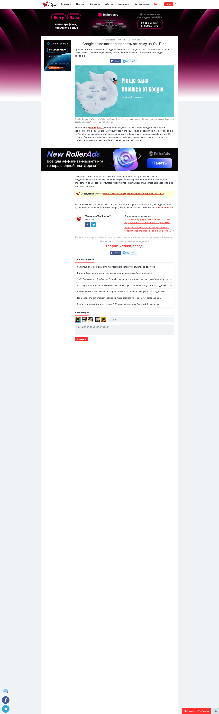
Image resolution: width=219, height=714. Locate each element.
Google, (78, 119)
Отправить (81, 339)
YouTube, (102, 119)
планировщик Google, (139, 119)
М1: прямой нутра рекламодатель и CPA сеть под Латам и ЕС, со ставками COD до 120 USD (147, 221)
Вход (169, 4)
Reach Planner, (122, 119)
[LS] (57, 55)
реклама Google (106, 122)
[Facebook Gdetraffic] (87, 224)
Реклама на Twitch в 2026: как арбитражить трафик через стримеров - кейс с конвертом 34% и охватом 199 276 (149, 229)
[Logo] (49, 4)
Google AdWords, (89, 119)
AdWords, (111, 119)
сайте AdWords (165, 207)
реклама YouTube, (90, 122)
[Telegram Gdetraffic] (93, 224)
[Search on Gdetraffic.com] (176, 4)
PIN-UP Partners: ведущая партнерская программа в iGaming (133, 193)
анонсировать (96, 127)
